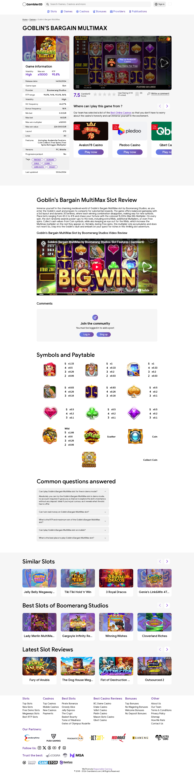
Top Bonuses (132, 703)
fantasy (37, 159)
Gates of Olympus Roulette (76, 723)
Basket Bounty (69, 717)
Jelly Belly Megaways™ (39, 592)
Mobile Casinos (51, 707)
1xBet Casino (100, 710)
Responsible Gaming (103, 769)
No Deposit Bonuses (136, 713)
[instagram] (39, 748)
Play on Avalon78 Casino (127, 60)
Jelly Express (68, 710)
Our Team (156, 707)
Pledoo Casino (129, 145)
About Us (156, 703)
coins (47, 163)
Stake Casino (100, 707)
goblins (50, 159)
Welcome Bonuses (134, 710)
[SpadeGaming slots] (137, 737)
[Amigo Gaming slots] (94, 737)
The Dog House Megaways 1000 (84, 680)
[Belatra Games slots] (72, 737)
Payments (48, 713)
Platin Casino (100, 713)
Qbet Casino (168, 145)
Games (32, 20)
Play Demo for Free (127, 66)
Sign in (161, 4)
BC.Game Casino (102, 703)
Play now (91, 152)
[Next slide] (167, 106)
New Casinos (49, 710)
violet (52, 167)
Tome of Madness (71, 720)
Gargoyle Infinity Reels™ (79, 636)
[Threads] (49, 748)
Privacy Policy (158, 713)
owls (36, 163)
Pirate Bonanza (70, 703)
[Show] (105, 491)
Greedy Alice (68, 707)
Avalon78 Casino (91, 145)
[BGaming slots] (28, 737)
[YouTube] (54, 748)
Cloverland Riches (154, 636)
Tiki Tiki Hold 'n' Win (77, 592)
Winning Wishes (116, 636)
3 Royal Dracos (116, 592)
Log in (87, 334)
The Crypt (67, 713)
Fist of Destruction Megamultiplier (125, 680)
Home (25, 20)
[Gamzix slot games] (159, 737)
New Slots (27, 707)
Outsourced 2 (154, 680)
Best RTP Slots (30, 717)
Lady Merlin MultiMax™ (39, 636)
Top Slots (27, 703)
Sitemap (155, 717)
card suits (39, 167)
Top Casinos (49, 703)
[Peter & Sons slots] (50, 737)
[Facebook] (59, 748)
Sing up (104, 334)
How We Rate (158, 720)
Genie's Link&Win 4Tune (155, 592)
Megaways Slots (30, 713)
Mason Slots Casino (103, 717)
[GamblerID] (32, 4)
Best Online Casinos (120, 112)
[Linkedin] (64, 748)
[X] (44, 748)
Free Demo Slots (31, 710)
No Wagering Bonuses (136, 707)
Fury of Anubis (39, 680)
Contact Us (157, 723)
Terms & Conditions (161, 710)
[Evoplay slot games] (115, 737)
